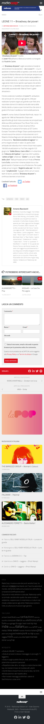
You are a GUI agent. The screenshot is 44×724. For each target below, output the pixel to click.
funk (4, 623)
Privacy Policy (11, 354)
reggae (4, 637)
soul (23, 637)
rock (10, 636)
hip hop (34, 623)
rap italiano (36, 634)
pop (27, 199)
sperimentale (31, 637)
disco (24, 620)
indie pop (12, 627)
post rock (5, 634)
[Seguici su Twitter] (37, 371)
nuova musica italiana (28, 630)
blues (13, 617)
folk (40, 620)
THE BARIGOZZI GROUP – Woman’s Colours (20, 466)
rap (31, 633)
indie (16, 199)
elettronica (32, 620)
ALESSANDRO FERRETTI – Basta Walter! (18, 523)
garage (12, 623)
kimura (30, 627)
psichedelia (17, 633)
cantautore (10, 199)
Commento (8, 311)
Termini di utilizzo (25, 354)
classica (37, 617)
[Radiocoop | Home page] (14, 3)
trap (13, 640)
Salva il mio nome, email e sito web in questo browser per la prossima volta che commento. (21, 345)
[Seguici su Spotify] (40, 371)
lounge (40, 627)
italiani (22, 199)
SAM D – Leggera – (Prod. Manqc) (25, 561)
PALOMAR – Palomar (10, 495)
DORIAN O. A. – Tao (19, 556)
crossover (12, 620)
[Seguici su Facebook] (29, 371)
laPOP (35, 627)
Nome (6, 327)
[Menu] (41, 3)
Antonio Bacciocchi (10, 26)
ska (20, 637)
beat (9, 617)
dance (19, 620)
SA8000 (13, 586)
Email (25, 327)
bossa (17, 617)
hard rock (26, 623)
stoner (4, 640)
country (4, 620)
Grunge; (19, 623)
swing (9, 640)
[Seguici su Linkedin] (33, 371)
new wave (13, 630)
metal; (4, 630)
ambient (4, 617)
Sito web (7, 336)
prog (10, 634)
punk (24, 633)
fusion (8, 623)
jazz (26, 627)
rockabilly (16, 637)
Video (4, 15)
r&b (29, 634)
